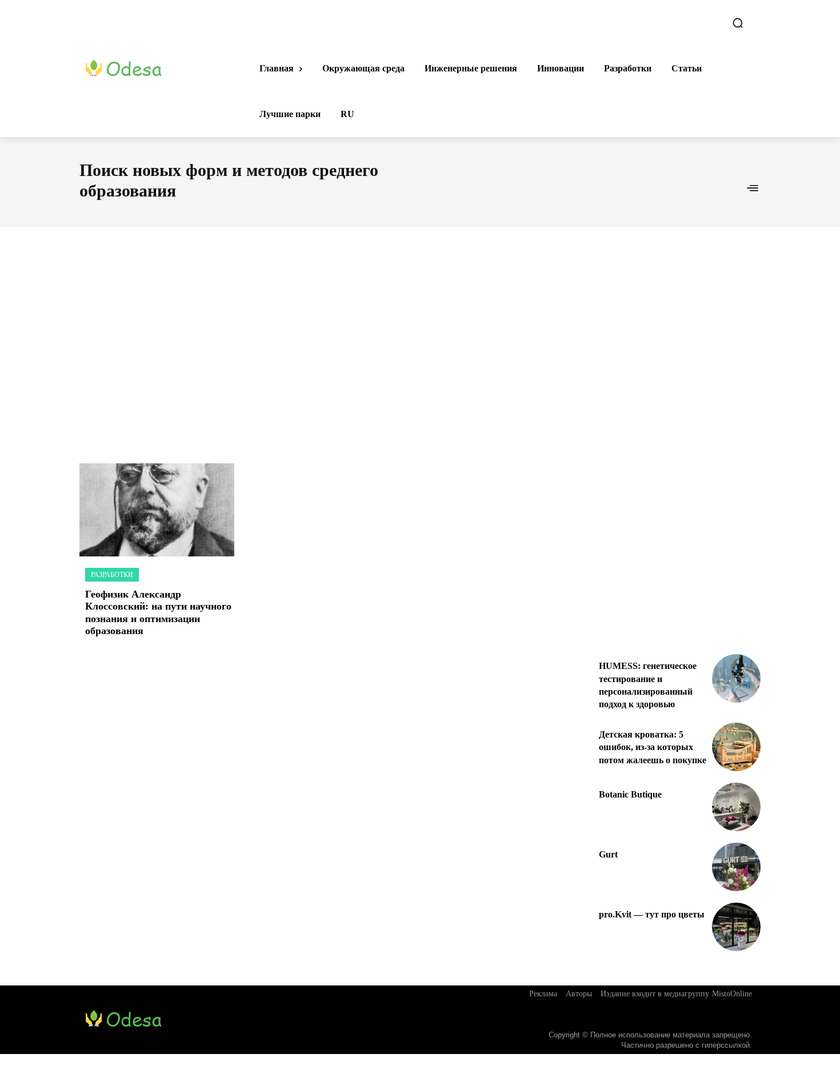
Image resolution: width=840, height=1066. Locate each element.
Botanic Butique (630, 794)
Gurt (608, 854)
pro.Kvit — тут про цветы (652, 914)
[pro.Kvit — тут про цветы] (736, 927)
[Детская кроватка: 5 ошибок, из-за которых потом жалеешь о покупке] (736, 747)
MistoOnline (732, 993)
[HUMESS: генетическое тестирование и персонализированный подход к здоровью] (736, 678)
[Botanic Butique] (736, 807)
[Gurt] (736, 867)
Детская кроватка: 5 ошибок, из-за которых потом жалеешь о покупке (652, 747)
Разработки (112, 575)
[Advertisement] (420, 332)
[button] (738, 23)
